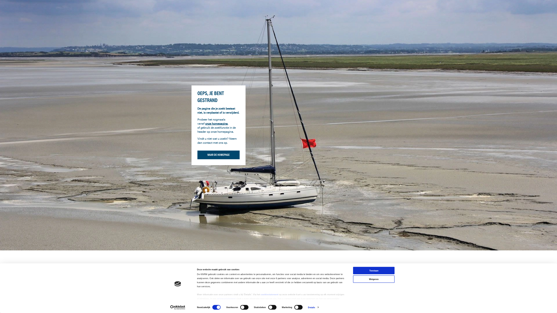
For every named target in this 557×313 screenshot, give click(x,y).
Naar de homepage (218, 155)
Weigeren (374, 279)
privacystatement (226, 298)
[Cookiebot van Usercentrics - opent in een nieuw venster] (177, 307)
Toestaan (373, 270)
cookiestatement (270, 294)
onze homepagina (216, 123)
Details (311, 307)
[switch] (244, 307)
